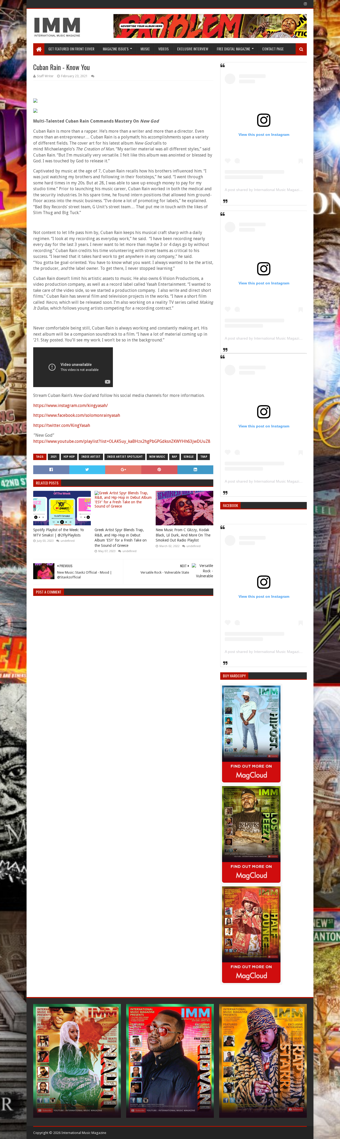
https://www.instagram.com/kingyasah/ (70, 405)
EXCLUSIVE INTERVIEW (192, 48)
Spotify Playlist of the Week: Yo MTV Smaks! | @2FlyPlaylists (58, 532)
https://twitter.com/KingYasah (61, 425)
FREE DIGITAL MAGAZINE (233, 48)
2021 (53, 456)
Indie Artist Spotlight (125, 456)
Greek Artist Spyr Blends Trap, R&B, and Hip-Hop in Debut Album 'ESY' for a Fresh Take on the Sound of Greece (121, 538)
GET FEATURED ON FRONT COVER (71, 48)
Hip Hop (69, 456)
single (189, 456)
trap (203, 456)
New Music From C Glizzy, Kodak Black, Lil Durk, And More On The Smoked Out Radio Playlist (183, 535)
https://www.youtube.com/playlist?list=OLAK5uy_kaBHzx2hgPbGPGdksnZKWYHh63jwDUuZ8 (122, 441)
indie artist (90, 456)
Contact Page (273, 48)
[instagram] (305, 4)
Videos (163, 48)
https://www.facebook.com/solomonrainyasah (76, 415)
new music (157, 456)
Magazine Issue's (116, 48)
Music (145, 48)
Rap (174, 456)
